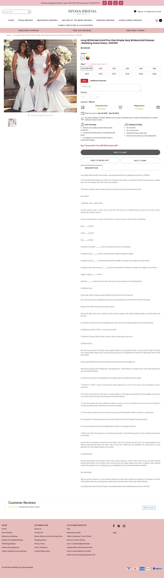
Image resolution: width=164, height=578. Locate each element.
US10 (87, 74)
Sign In (140, 12)
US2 (114, 68)
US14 (114, 74)
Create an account (153, 12)
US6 (140, 68)
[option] (28, 30)
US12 (100, 74)
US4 (127, 68)
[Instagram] (124, 526)
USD (114, 533)
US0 (100, 68)
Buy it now (140, 161)
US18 (141, 74)
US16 (127, 74)
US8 (154, 68)
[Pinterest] (118, 526)
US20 (154, 74)
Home (9, 35)
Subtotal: (84, 102)
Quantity (84, 92)
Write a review (149, 508)
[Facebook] (114, 526)
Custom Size (86, 68)
